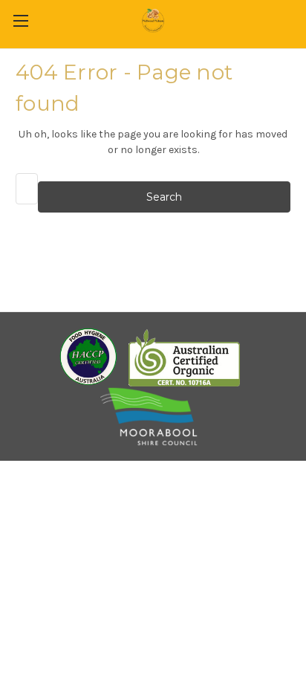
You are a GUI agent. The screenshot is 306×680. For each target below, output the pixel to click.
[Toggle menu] (20, 20)
